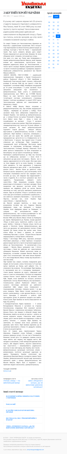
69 (58, 36)
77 (53, 47)
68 (53, 36)
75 (58, 43)
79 (49, 50)
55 (54, 22)
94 (49, 68)
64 (49, 33)
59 (54, 26)
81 (58, 50)
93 (58, 64)
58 (49, 26)
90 (58, 61)
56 (49, 22)
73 (49, 43)
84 (58, 54)
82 (49, 54)
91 (49, 64)
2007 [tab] (50, 16)
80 (53, 50)
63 (58, 29)
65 (54, 33)
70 (49, 40)
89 (54, 61)
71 (53, 40)
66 (58, 33)
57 (58, 22)
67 (49, 36)
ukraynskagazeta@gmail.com (35, 449)
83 (54, 54)
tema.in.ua (7, 371)
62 (53, 29)
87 (58, 57)
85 (49, 57)
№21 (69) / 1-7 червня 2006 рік (14, 16)
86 (54, 57)
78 (58, 47)
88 (49, 61)
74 (53, 43)
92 (53, 64)
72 (58, 40)
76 (49, 47)
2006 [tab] (56, 16)
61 (49, 29)
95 (54, 68)
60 (58, 26)
